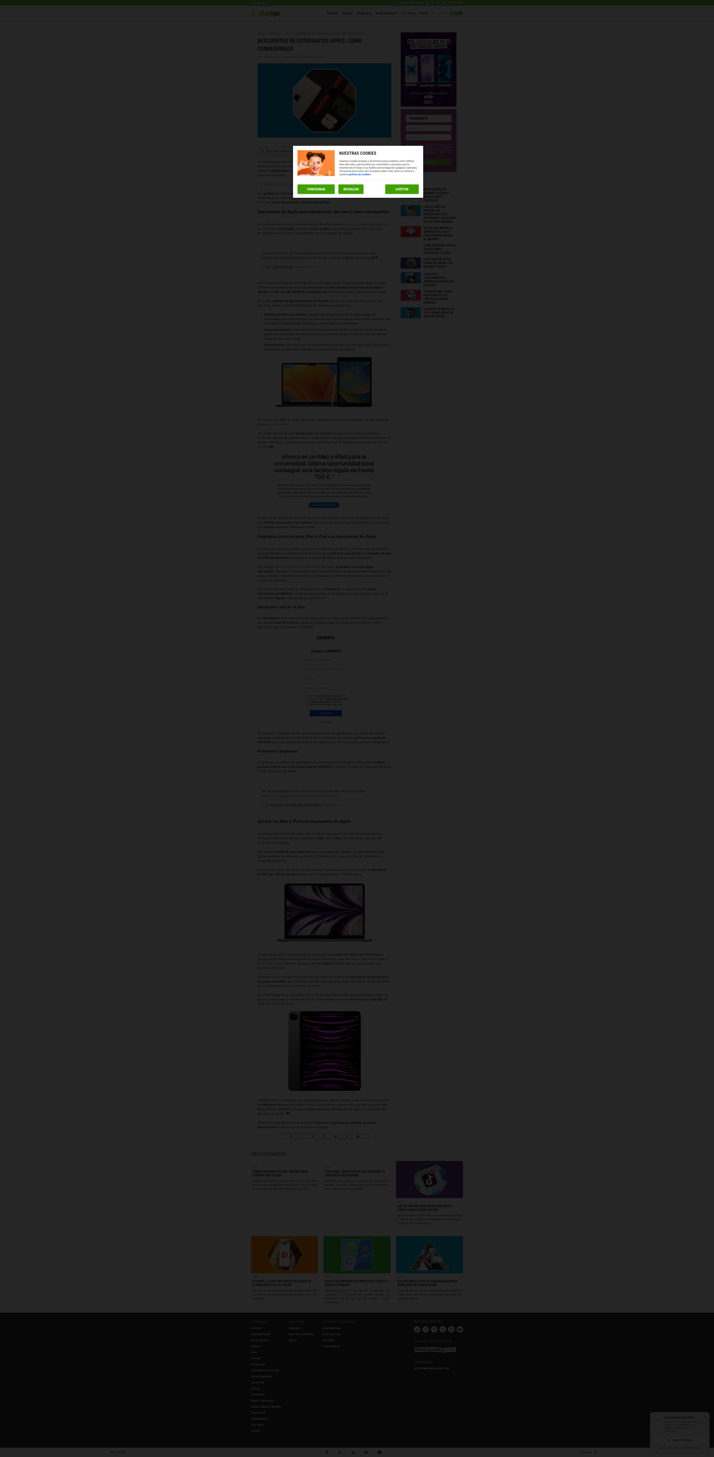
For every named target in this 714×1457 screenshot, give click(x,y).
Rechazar (351, 189)
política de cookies (360, 174)
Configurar (316, 189)
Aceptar (402, 189)
